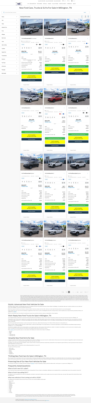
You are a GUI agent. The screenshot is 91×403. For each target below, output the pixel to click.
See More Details (31, 80)
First (63, 292)
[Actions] (41, 38)
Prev (66, 292)
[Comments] (39, 48)
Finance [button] (49, 3)
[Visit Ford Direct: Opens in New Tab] (47, 400)
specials (15, 311)
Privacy (29, 399)
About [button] (74, 3)
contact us (12, 329)
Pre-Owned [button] (39, 3)
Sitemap (26, 399)
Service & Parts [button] (62, 3)
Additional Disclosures (33, 399)
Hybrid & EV (69, 3)
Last (81, 292)
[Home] (28, 3)
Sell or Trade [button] (55, 3)
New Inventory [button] (32, 3)
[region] (31, 63)
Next (78, 292)
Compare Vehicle (26, 84)
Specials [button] (45, 3)
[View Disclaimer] (31, 48)
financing (32, 363)
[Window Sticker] (41, 48)
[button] (42, 27)
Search (85, 12)
